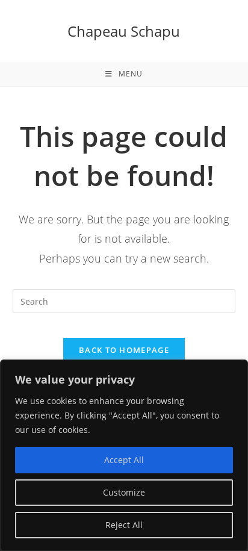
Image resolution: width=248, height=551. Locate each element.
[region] (124, 455)
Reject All (124, 525)
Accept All (124, 459)
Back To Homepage (124, 349)
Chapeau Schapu (123, 31)
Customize (124, 492)
